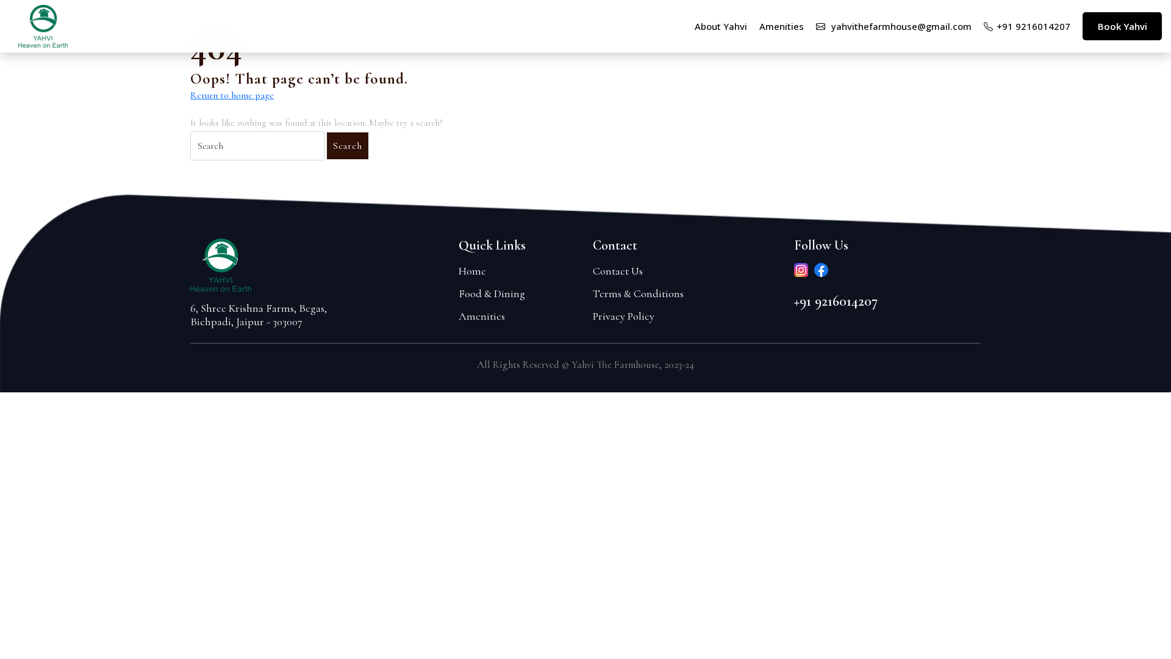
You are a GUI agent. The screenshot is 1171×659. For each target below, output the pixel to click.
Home (472, 271)
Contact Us (618, 271)
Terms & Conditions (638, 293)
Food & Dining (492, 293)
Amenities (482, 316)
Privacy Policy (623, 316)
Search (347, 146)
